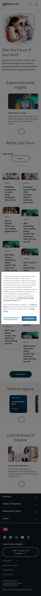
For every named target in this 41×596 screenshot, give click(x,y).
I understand (29, 318)
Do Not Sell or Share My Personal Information (11, 318)
